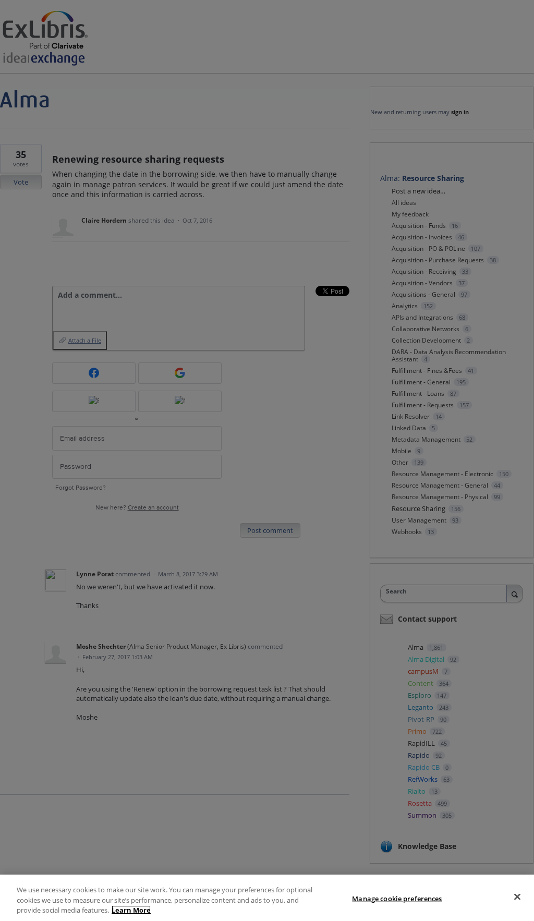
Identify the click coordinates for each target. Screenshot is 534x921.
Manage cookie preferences (397, 898)
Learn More (131, 910)
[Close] (517, 896)
